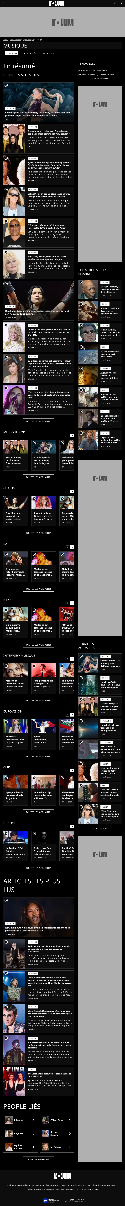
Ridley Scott (85, 70)
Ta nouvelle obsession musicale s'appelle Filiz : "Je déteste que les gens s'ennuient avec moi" (71, 689)
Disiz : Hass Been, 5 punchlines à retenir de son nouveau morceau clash (43, 854)
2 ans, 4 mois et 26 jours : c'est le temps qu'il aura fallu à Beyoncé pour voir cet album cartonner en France (43, 522)
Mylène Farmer (18, 1147)
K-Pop (8, 599)
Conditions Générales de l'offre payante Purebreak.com (45, 1189)
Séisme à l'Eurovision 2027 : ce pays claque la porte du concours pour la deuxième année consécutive (15, 745)
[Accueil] (58, 3)
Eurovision (12, 711)
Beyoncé (18, 1133)
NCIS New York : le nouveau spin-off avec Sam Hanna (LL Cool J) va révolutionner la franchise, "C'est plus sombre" (110, 797)
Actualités (30, 53)
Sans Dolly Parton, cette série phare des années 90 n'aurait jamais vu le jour (47, 258)
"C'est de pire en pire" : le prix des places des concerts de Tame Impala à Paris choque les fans (49, 395)
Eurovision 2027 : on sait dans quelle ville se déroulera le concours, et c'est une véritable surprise (71, 745)
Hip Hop (9, 823)
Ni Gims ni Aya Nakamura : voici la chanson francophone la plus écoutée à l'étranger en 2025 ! (37, 929)
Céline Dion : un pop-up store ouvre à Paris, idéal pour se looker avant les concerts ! (49, 195)
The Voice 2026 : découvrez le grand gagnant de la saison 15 (49, 1075)
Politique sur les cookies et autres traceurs (75, 1185)
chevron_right (72, 435)
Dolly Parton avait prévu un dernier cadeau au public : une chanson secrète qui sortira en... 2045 (49, 332)
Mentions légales (53, 1185)
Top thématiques (28, 40)
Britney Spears (54, 1133)
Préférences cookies (92, 1189)
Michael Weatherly (88, 75)
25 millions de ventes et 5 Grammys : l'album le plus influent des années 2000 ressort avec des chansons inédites (49, 364)
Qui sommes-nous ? (38, 1185)
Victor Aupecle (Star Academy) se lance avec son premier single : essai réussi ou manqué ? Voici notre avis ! (50, 1014)
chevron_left (67, 435)
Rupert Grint (100, 70)
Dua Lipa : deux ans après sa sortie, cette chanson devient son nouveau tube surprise (37, 312)
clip (6, 767)
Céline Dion (56, 1120)
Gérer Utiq (79, 1189)
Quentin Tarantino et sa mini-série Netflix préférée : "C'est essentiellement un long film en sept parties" (109, 423)
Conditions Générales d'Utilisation (18, 1185)
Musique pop (14, 432)
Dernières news (15, 40)
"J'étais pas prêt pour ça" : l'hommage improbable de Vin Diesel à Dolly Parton (47, 226)
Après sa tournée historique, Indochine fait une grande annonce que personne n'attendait (49, 949)
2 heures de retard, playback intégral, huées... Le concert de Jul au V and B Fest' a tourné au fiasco (15, 578)
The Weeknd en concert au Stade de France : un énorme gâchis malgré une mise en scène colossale (49, 1045)
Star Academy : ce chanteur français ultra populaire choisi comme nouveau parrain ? (49, 132)
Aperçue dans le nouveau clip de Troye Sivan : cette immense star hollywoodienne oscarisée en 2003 (15, 801)
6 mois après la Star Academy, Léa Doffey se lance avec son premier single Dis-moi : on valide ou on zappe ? (37, 114)
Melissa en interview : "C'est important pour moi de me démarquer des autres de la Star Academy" (15, 689)
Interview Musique (19, 655)
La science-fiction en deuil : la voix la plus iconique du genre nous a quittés (110, 686)
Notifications (70, 1189)
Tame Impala (107, 75)
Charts (9, 488)
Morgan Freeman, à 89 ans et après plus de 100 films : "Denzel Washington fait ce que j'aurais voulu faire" (110, 294)
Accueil (5, 40)
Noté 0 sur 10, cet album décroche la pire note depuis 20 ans (71, 573)
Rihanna (18, 1120)
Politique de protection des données (104, 1185)
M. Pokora (55, 1146)
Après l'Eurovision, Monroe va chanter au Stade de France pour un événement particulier (43, 745)
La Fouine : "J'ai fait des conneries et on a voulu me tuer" (15, 852)
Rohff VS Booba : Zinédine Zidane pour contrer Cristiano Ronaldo (71, 852)
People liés (49, 53)
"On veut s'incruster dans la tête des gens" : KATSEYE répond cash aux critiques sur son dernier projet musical (71, 635)
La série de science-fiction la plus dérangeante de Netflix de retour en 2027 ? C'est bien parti (110, 732)
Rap (6, 544)
